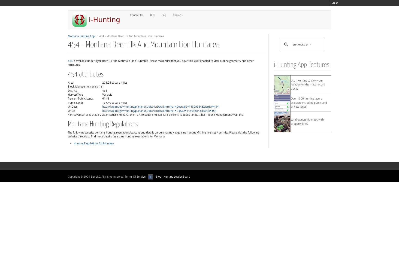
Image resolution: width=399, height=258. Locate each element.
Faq (164, 15)
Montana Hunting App (81, 36)
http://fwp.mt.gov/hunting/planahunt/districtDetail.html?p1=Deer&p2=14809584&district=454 (160, 106)
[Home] (98, 19)
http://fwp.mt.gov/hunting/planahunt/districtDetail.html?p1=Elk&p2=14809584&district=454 (159, 110)
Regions (177, 15)
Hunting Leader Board (176, 176)
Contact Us (136, 15)
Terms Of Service (135, 176)
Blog (158, 176)
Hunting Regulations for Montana (94, 143)
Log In (335, 3)
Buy (152, 15)
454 (70, 61)
